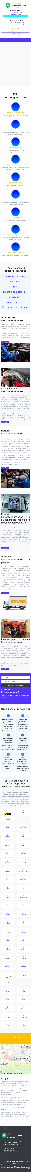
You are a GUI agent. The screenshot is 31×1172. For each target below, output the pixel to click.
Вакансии (15, 1159)
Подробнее (5, 342)
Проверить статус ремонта (16, 31)
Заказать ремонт (15, 28)
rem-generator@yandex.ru (16, 22)
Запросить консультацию (15, 685)
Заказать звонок (16, 14)
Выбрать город (16, 33)
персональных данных (6, 689)
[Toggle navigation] (3, 39)
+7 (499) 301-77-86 (16, 12)
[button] (15, 276)
